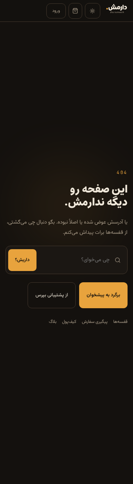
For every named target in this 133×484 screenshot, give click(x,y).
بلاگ (53, 321)
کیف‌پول (69, 321)
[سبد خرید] (75, 11)
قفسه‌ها (120, 321)
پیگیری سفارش (95, 321)
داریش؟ (22, 260)
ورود (56, 10)
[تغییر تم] (92, 10)
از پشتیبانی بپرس (51, 295)
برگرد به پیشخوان (103, 295)
